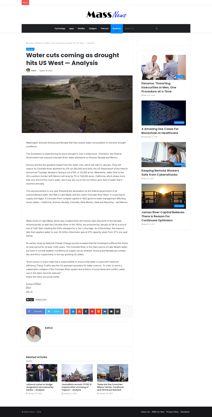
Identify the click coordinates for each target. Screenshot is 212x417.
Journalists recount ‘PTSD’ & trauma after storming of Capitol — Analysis (77, 387)
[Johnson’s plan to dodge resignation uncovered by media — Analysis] (41, 373)
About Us (145, 412)
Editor (33, 71)
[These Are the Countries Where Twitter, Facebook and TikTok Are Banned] (112, 373)
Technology (60, 28)
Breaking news (41, 300)
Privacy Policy (172, 412)
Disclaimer (185, 412)
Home (31, 43)
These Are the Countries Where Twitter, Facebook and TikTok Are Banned (110, 387)
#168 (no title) (158, 412)
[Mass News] (106, 14)
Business (117, 28)
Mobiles (81, 28)
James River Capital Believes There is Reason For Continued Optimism (162, 216)
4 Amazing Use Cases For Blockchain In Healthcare (160, 131)
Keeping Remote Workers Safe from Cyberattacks (160, 173)
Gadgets (93, 28)
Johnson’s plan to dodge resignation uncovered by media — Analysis (39, 387)
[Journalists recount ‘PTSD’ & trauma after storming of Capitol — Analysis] (77, 373)
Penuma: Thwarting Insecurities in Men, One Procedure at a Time (158, 87)
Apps (71, 28)
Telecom (105, 28)
